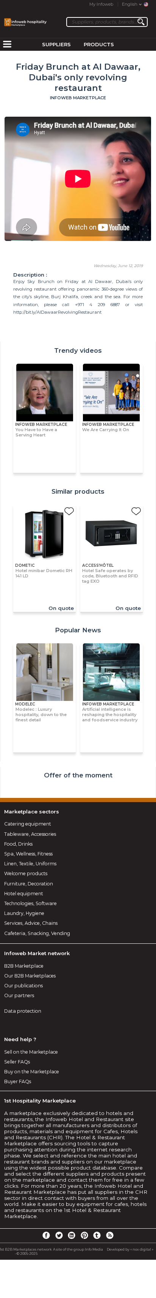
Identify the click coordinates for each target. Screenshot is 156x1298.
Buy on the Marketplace (31, 1071)
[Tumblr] (97, 1235)
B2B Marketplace (24, 966)
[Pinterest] (84, 1235)
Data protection (22, 1011)
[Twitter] (59, 1235)
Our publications (23, 985)
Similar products (78, 491)
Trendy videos (78, 350)
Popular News (78, 630)
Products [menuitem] (99, 44)
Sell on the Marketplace (31, 1052)
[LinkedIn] (71, 1235)
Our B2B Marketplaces (30, 976)
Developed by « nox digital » (130, 1249)
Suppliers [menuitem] (56, 44)
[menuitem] (7, 44)
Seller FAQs (17, 1062)
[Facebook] (46, 1235)
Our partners (19, 995)
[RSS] (110, 1235)
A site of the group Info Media (78, 1249)
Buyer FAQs (17, 1081)
